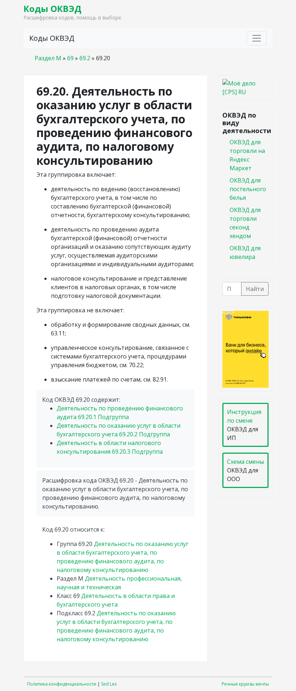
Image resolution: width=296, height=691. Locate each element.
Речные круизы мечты (245, 684)
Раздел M (48, 58)
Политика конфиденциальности (61, 684)
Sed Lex (109, 684)
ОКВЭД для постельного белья (248, 189)
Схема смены (245, 462)
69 (70, 58)
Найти (255, 289)
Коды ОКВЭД (52, 8)
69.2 (84, 58)
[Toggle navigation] (257, 38)
